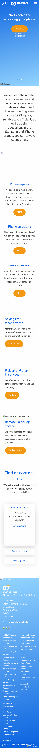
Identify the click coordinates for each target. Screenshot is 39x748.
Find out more (15, 450)
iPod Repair (7, 712)
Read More (29, 745)
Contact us (14, 344)
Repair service (8, 703)
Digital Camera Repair (8, 727)
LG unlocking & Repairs (8, 659)
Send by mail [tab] (19, 560)
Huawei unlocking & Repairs (10, 664)
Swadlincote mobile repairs (27, 679)
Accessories (24, 684)
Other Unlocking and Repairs (10, 698)
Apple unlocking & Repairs (9, 642)
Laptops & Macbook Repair (10, 716)
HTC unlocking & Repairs (9, 681)
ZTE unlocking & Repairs (9, 687)
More (19, 212)
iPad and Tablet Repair (9, 708)
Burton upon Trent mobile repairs (27, 642)
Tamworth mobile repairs (26, 673)
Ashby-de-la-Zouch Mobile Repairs (27, 662)
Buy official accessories (24, 688)
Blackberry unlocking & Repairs (10, 676)
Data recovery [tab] (19, 551)
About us (19, 29)
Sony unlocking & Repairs (9, 653)
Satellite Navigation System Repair (10, 733)
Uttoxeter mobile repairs (26, 651)
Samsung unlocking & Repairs (10, 648)
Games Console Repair (9, 722)
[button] (17, 79)
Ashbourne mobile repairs (27, 667)
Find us (12, 395)
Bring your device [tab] (19, 508)
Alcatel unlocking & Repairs (10, 692)
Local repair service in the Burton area (27, 636)
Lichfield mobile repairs (26, 656)
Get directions (19, 526)
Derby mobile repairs (28, 646)
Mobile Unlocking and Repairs (9, 636)
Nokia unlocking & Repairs (9, 670)
